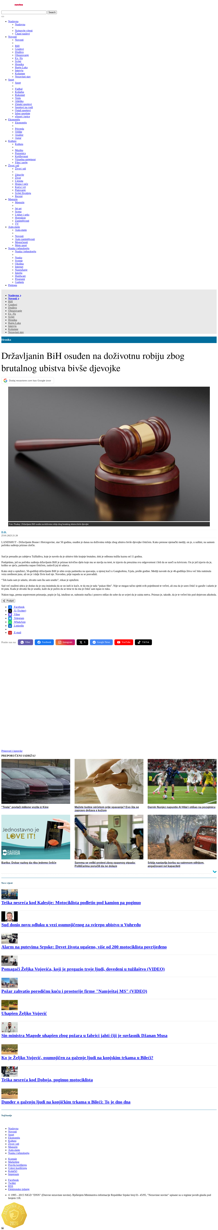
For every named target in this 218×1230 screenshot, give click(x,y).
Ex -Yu (12, 313)
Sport (11, 79)
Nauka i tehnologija (18, 248)
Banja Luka (14, 323)
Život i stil (13, 165)
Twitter (12, 1183)
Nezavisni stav (16, 332)
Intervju (12, 326)
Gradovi (12, 304)
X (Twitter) (19, 610)
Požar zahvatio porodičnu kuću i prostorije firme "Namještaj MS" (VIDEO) (74, 991)
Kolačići (12, 1171)
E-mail (17, 632)
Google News (103, 642)
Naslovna (13, 21)
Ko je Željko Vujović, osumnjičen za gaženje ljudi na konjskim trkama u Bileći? (77, 1057)
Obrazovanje (15, 310)
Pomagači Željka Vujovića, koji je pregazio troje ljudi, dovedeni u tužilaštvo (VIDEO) (83, 969)
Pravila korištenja (17, 1165)
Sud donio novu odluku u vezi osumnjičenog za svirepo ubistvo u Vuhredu (71, 924)
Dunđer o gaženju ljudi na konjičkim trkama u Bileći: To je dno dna (65, 1101)
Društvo (12, 307)
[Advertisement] (103, 674)
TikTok (145, 642)
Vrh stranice (11, 1122)
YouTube (126, 642)
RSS (10, 1186)
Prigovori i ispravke (11, 750)
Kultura (12, 141)
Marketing (13, 1161)
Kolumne (13, 329)
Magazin (13, 199)
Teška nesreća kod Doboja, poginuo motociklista (47, 1079)
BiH (10, 301)
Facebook (19, 606)
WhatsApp (19, 621)
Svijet (11, 316)
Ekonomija (14, 119)
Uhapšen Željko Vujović (24, 1013)
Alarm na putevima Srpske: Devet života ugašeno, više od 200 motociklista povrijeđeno (84, 946)
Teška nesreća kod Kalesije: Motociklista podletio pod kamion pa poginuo (71, 902)
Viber (16, 614)
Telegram (18, 618)
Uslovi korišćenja (17, 1168)
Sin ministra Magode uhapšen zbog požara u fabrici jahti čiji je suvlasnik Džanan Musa (84, 1035)
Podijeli (10, 600)
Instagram (67, 642)
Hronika (12, 319)
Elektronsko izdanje (18, 1189)
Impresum (13, 1174)
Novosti (12, 36)
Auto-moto (14, 226)
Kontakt (12, 1158)
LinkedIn (18, 625)
